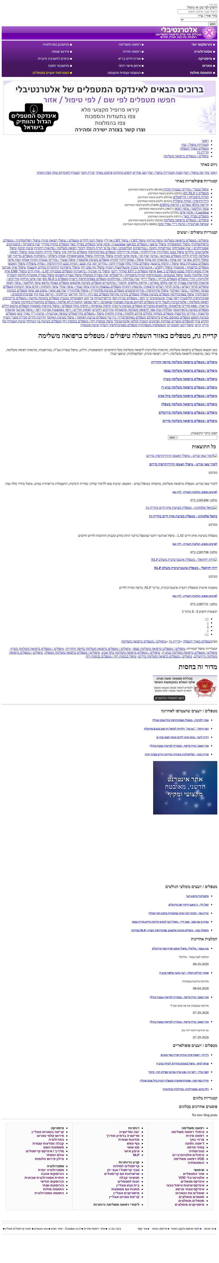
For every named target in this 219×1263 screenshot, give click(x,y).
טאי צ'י (187, 259)
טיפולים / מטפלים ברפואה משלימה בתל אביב (187, 396)
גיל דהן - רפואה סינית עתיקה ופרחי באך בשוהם (185, 1054)
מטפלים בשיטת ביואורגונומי (191, 309)
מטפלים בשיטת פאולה (154, 294)
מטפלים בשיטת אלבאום (86, 283)
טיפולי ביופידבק (70, 267)
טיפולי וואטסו (16, 263)
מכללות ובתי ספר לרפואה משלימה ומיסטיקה (143, 309)
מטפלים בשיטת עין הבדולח (44, 321)
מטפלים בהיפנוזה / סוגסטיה (191, 267)
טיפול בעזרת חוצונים (68, 275)
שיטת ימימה (25, 248)
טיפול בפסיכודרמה (182, 294)
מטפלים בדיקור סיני (74, 252)
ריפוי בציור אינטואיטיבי (164, 298)
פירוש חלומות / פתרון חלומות (123, 313)
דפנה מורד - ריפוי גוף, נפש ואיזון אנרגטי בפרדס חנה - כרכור (178, 1072)
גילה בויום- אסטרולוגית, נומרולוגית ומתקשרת (186, 1089)
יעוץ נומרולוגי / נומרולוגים (123, 279)
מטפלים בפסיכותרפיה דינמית (88, 279)
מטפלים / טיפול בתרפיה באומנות (51, 306)
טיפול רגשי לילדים (91, 240)
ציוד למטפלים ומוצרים (185, 321)
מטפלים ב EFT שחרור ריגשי (129, 271)
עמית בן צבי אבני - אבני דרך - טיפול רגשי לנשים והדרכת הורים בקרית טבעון (170, 921)
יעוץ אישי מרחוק (31, 279)
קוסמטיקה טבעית (71, 298)
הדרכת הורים (37, 317)
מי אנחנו (209, 1228)
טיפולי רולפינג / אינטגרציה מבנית (151, 267)
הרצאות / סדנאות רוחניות (138, 286)
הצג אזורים (140, 172)
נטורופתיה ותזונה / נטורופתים (152, 248)
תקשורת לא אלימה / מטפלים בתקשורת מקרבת (52, 302)
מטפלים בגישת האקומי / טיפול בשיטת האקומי (77, 317)
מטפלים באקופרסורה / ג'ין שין (126, 317)
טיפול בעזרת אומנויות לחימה (36, 275)
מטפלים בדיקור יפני (20, 256)
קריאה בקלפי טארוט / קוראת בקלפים (184, 205)
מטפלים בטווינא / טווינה (165, 256)
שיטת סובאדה (89, 325)
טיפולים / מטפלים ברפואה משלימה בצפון (190, 370)
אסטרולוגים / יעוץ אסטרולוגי (190, 248)
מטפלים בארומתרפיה (102, 252)
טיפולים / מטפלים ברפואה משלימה (186, 220)
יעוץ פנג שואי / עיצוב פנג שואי (47, 290)
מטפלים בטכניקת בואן (194, 263)
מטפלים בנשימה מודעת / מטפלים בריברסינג (31, 298)
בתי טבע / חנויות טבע (77, 263)
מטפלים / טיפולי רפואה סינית (60, 240)
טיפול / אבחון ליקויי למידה (127, 259)
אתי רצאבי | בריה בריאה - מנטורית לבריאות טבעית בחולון (179, 745)
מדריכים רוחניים (103, 309)
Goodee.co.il (73, 1228)
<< (207, 619)
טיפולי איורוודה (103, 256)
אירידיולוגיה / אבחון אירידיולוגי (136, 252)
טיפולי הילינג (201, 259)
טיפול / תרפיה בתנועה (164, 263)
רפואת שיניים (91, 1228)
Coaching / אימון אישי (194, 212)
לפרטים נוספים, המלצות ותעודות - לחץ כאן (194, 492)
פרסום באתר (104, 172)
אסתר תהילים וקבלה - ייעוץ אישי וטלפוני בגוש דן (184, 972)
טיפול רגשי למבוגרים (180, 325)
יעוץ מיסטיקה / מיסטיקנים (23, 244)
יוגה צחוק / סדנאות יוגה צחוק (163, 259)
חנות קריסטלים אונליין (18, 1228)
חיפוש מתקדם (122, 172)
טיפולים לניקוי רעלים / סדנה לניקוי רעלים (182, 286)
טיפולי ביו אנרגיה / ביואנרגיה (91, 271)
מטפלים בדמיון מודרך (55, 244)
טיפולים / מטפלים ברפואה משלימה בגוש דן (189, 387)
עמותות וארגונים (159, 321)
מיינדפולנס (153, 317)
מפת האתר (44, 172)
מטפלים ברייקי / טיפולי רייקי (159, 279)
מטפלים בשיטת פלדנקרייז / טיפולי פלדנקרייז (95, 290)
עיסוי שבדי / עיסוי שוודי (74, 286)
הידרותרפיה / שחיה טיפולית (191, 201)
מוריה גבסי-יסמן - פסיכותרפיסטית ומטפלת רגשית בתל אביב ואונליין (174, 1080)
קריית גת (175, 641)
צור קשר (142, 1228)
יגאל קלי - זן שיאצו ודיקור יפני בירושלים (189, 904)
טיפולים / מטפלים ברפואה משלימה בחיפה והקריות (184, 362)
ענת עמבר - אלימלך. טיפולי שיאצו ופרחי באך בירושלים (180, 948)
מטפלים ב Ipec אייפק (162, 271)
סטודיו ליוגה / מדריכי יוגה (108, 263)
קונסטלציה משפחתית (152, 325)
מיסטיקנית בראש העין (197, 896)
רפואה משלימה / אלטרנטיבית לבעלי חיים (182, 302)
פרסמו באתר (159, 1228)
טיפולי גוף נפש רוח (93, 267)
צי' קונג (88, 298)
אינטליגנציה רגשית (117, 267)
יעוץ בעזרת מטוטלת (96, 275)
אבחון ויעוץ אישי (18, 259)
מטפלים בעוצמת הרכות (105, 286)
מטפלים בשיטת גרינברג (127, 306)
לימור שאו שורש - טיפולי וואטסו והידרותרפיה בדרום (183, 464)
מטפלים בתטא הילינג (15, 306)
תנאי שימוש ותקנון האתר (185, 1228)
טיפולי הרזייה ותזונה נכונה (44, 252)
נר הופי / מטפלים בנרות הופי (130, 298)
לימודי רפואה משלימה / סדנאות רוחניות (59, 248)
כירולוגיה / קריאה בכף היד (50, 294)
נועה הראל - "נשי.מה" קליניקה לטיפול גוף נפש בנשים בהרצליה (176, 728)
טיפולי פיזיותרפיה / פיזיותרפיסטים (147, 290)
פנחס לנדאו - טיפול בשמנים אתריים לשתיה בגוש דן (182, 1063)
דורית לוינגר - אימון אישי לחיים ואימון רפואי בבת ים (182, 737)
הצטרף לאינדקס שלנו (66, 172)
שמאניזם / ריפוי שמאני (97, 302)
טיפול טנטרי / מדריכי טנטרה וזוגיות (186, 189)
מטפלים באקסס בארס (175, 317)
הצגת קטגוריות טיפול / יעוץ (165, 172)
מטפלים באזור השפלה (197, 641)
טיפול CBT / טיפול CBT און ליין (125, 240)
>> (207, 634)
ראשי (213, 172)
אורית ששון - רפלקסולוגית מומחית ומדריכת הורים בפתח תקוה (177, 754)
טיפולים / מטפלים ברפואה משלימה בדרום (190, 421)
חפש (213, 24)
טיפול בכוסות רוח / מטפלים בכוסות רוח (87, 321)
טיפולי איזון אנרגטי (14, 267)
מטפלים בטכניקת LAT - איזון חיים (50, 271)
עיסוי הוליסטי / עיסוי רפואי (191, 208)
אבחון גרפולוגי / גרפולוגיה (50, 256)
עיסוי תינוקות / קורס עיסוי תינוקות (36, 286)
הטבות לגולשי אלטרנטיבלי (131, 321)
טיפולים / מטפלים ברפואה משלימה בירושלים (188, 412)
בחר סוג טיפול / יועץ (196, 172)
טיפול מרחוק (154, 240)
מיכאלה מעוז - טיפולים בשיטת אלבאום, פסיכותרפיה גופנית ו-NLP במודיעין (170, 930)
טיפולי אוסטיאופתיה (80, 256)
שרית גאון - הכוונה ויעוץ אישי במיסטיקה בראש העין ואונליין (178, 913)
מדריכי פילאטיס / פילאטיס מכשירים (166, 306)
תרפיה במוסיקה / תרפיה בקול (92, 306)
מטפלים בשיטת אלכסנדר (92, 259)
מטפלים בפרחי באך (196, 216)
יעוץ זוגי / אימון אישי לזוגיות (131, 256)
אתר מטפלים (41, 1228)
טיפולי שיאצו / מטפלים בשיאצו (146, 244)
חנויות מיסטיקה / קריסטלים (191, 197)
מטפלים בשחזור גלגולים (158, 313)
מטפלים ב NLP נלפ (196, 193)
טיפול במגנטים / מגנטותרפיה (164, 275)
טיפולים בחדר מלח (137, 263)
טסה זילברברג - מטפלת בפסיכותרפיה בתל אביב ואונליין (180, 720)
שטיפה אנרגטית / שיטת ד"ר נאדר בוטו (183, 224)
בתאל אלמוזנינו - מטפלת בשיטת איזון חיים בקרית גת (183, 516)
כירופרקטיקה (102, 298)
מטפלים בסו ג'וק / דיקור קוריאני (88, 294)
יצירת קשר (88, 172)
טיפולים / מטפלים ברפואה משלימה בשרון (190, 379)
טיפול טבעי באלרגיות (170, 252)
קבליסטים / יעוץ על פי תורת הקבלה (109, 248)
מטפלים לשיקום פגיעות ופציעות (133, 302)
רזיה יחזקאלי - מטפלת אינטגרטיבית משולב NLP (185, 568)
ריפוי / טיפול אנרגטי (28, 309)
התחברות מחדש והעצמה (43, 267)
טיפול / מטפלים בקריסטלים (86, 313)
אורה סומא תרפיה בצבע (193, 271)
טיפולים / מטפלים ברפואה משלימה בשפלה (189, 404)
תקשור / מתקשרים (114, 283)
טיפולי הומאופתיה (178, 244)
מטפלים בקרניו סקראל (124, 294)
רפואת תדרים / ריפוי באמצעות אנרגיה (67, 309)
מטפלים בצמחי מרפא (55, 283)
